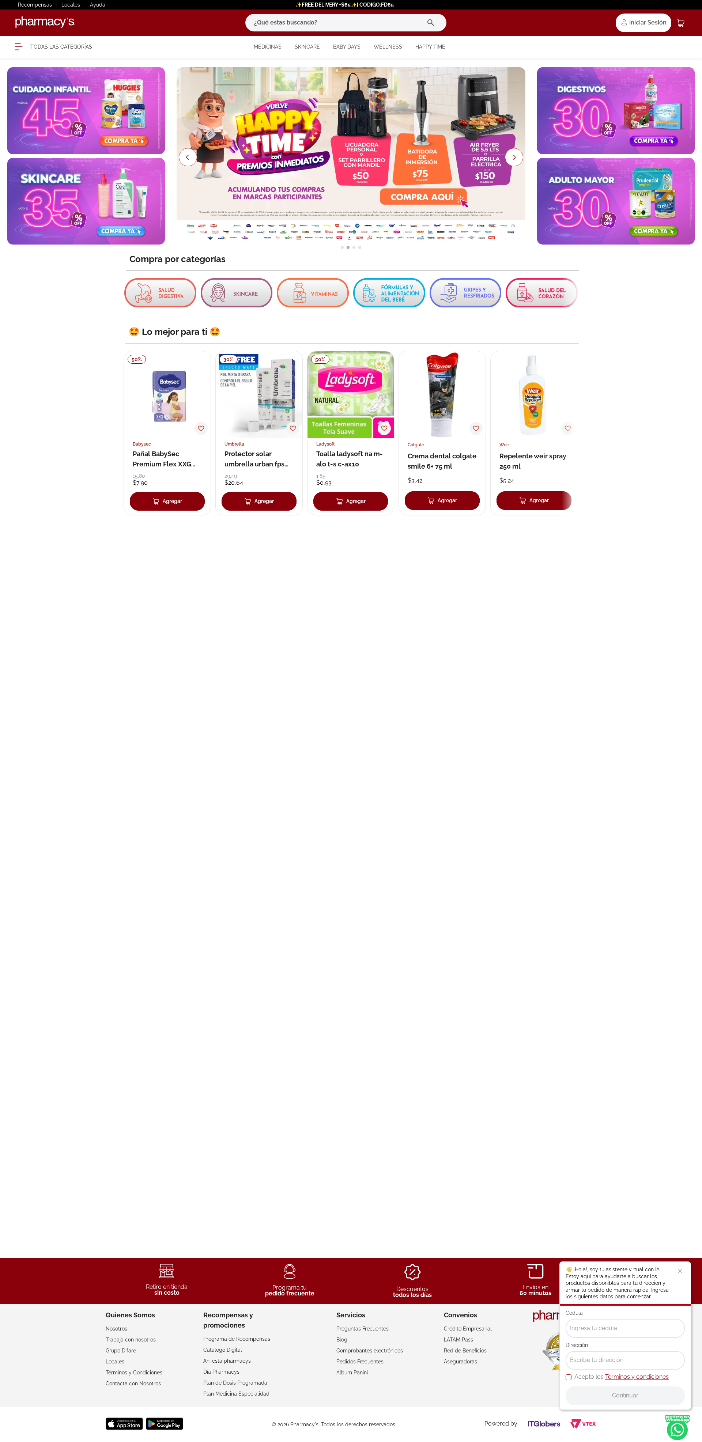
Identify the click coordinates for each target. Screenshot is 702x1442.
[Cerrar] (680, 1271)
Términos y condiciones (637, 1376)
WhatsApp (677, 1427)
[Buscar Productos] (432, 22)
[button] (342, 247)
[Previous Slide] (187, 157)
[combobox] (345, 22)
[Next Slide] (514, 157)
